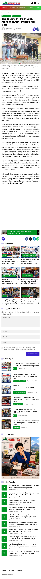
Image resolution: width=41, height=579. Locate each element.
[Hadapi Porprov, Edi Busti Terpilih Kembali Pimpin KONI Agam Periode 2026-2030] (11, 292)
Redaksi (19, 571)
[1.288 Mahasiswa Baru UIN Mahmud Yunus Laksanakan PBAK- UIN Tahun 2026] (30, 252)
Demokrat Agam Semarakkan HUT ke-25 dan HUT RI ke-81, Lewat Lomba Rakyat (23, 538)
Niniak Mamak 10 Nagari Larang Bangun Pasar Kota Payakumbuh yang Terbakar (29, 282)
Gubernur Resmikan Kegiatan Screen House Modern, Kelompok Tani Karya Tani (24, 494)
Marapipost (9, 28)
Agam (4, 255)
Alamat (11, 571)
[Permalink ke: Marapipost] (4, 29)
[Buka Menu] (35, 3)
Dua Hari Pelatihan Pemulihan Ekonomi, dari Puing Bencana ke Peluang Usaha (10, 262)
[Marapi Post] (11, 3)
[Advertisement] (20, 207)
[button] (32, 3)
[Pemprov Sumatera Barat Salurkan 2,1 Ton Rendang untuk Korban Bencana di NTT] (30, 292)
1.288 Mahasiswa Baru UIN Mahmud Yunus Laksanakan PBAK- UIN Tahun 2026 (30, 262)
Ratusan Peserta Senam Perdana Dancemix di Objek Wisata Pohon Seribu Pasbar (24, 552)
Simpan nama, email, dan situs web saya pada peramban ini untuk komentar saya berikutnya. (19, 348)
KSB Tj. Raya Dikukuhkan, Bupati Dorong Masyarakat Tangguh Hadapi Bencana (22, 545)
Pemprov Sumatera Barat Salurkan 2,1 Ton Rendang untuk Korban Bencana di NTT (30, 302)
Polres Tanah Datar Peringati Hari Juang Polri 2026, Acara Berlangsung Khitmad (23, 516)
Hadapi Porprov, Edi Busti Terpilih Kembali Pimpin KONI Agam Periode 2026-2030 (11, 302)
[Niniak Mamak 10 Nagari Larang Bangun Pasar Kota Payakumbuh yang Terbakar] (30, 272)
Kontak (4, 571)
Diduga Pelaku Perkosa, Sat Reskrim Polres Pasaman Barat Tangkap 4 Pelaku (23, 530)
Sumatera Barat (16, 16)
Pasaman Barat (6, 16)
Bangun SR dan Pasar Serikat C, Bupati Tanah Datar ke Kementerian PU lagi (22, 501)
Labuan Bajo (26, 296)
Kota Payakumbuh (27, 275)
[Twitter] (30, 239)
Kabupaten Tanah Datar (29, 255)
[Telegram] (34, 239)
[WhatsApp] (37, 239)
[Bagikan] (37, 29)
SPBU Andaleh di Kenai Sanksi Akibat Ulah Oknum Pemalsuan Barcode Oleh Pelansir (23, 523)
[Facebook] (26, 239)
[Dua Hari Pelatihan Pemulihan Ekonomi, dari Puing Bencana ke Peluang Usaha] (11, 252)
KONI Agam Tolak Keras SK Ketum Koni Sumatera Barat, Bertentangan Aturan (22, 508)
